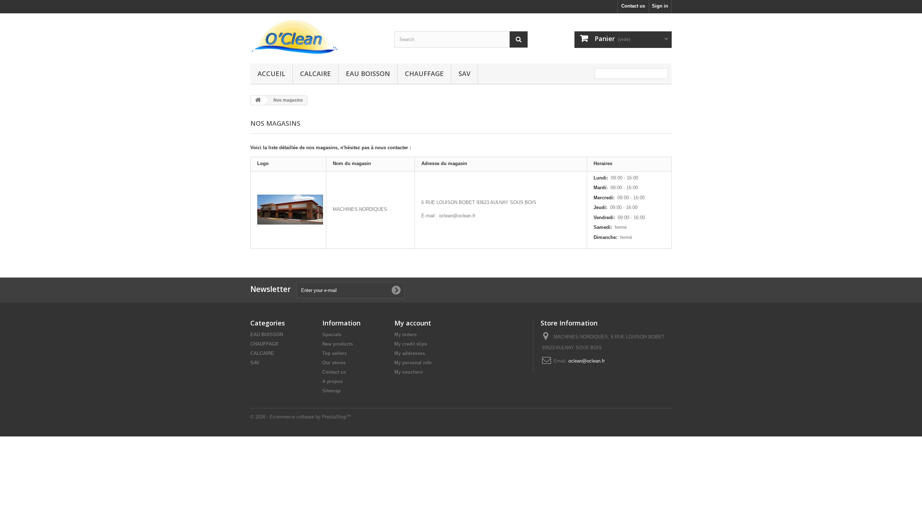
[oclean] (317, 36)
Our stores (334, 362)
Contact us (633, 6)
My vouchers (408, 372)
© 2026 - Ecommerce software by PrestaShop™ (300, 417)
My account (412, 323)
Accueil (271, 73)
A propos (332, 381)
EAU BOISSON (368, 73)
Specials (331, 334)
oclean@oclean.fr (586, 361)
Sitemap (331, 391)
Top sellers (334, 353)
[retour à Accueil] (258, 100)
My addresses (409, 353)
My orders (405, 334)
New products (337, 344)
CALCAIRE (315, 73)
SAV (464, 73)
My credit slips (410, 344)
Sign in (660, 6)
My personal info (413, 362)
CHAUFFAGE (424, 73)
